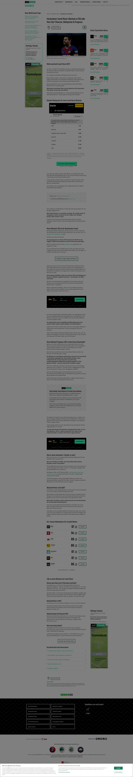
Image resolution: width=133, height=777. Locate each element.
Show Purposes (118, 772)
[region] (66, 770)
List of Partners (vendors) (64, 772)
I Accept (118, 768)
